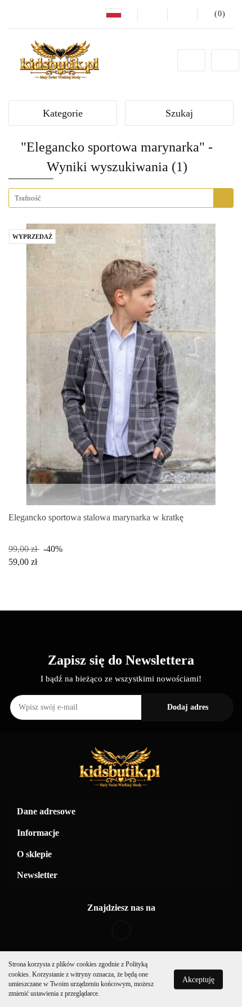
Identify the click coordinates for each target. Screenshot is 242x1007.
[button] (121, 812)
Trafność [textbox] (28, 198)
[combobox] (121, 198)
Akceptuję (198, 979)
